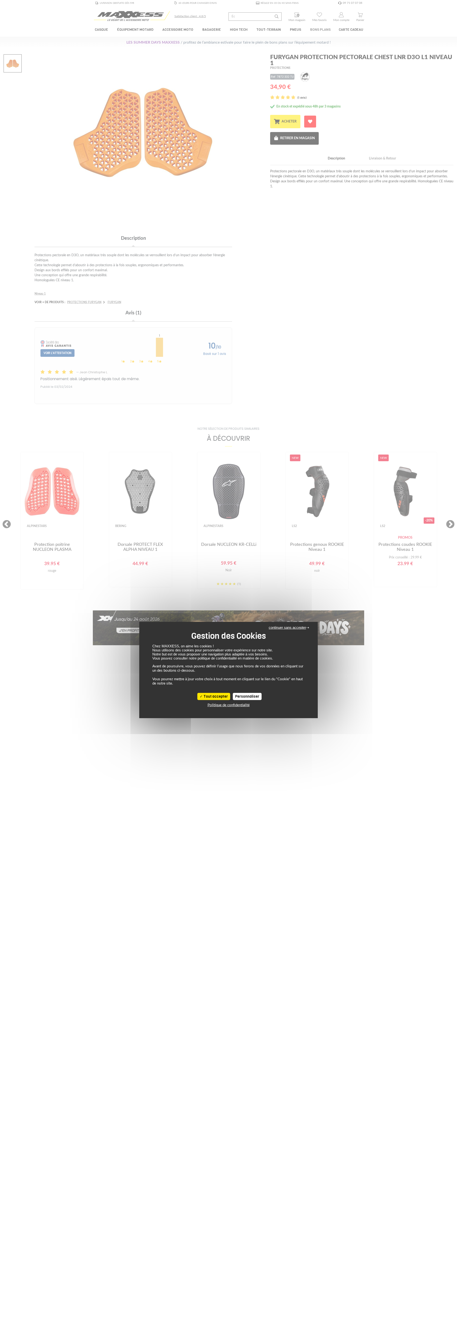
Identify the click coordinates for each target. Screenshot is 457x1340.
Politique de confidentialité (229, 705)
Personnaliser (247, 696)
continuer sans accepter (287, 627)
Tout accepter (215, 696)
